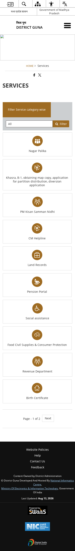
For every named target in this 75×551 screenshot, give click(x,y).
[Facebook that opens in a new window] (34, 75)
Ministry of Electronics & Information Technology (29, 488)
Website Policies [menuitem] (37, 450)
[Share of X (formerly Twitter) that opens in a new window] (39, 75)
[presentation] (29, 123)
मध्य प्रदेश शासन (19, 11)
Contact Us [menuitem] (37, 461)
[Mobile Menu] (67, 25)
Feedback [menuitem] (37, 467)
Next (48, 418)
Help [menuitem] (37, 455)
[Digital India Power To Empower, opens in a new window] (37, 543)
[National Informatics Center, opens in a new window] (37, 527)
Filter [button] (63, 124)
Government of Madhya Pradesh (54, 11)
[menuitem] (10, 4)
